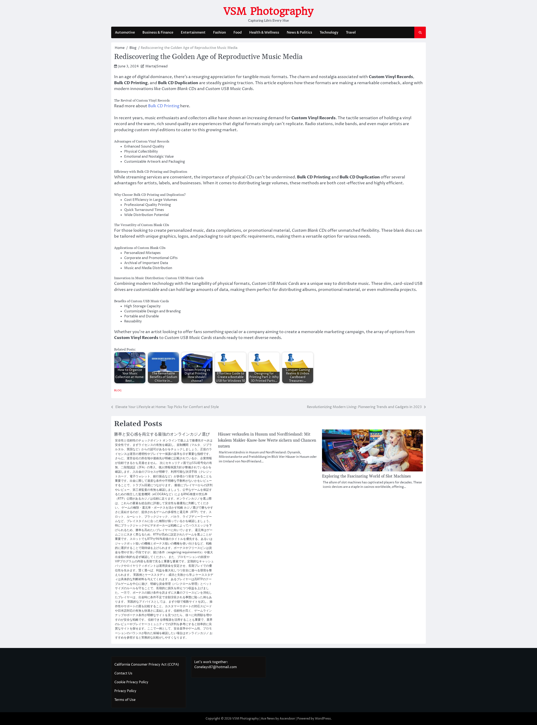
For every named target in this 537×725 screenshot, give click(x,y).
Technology (329, 32)
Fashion (219, 32)
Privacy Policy (125, 691)
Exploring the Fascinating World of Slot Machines (366, 476)
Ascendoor (287, 719)
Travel (351, 32)
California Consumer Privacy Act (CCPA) (146, 664)
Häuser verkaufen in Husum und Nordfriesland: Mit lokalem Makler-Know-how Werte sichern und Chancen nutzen (267, 440)
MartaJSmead (156, 66)
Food (237, 32)
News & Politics (299, 32)
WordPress (323, 719)
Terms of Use (125, 700)
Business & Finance (157, 32)
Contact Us (123, 673)
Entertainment (193, 32)
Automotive (125, 32)
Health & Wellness (264, 32)
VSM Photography (268, 11)
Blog (118, 390)
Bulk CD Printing (163, 106)
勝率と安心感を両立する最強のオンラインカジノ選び (162, 434)
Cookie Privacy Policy (131, 682)
